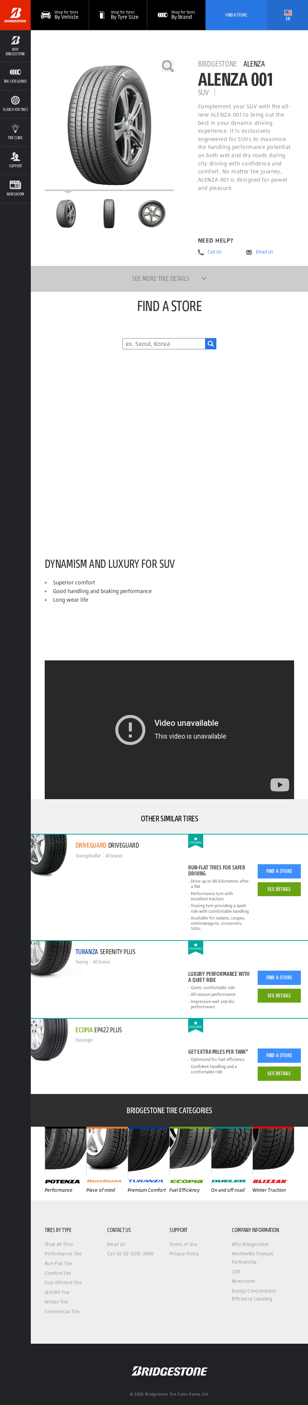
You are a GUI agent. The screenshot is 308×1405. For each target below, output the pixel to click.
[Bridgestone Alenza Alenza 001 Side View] (152, 214)
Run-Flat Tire (58, 1263)
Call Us (215, 252)
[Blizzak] (273, 1151)
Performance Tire (63, 1253)
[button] (15, 46)
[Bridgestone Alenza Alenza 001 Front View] (109, 214)
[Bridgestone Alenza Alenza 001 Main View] (66, 214)
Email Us (264, 252)
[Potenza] (65, 1151)
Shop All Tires (59, 1244)
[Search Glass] (210, 343)
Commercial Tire (62, 1311)
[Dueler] (232, 1151)
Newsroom (243, 1281)
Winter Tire (56, 1302)
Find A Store (236, 15)
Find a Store (279, 871)
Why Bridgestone (250, 1244)
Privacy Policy (184, 1253)
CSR (236, 1272)
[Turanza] (148, 1151)
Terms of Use (183, 1244)
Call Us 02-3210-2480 (130, 1253)
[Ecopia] (190, 1151)
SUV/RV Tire (57, 1292)
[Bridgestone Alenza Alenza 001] (109, 125)
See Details (279, 889)
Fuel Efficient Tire (63, 1282)
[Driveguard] (107, 1151)
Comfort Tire (58, 1273)
